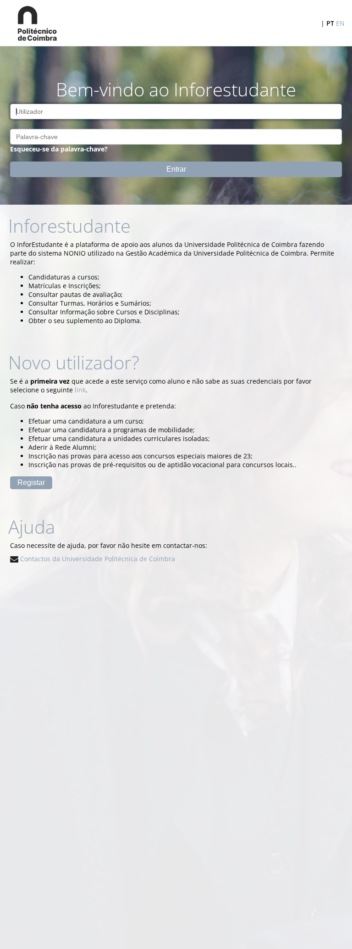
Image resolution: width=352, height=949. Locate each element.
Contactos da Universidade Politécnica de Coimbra (96, 558)
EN (340, 23)
